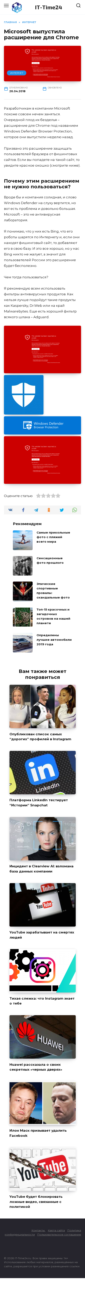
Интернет (16, 72)
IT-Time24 (48, 7)
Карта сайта (56, 1230)
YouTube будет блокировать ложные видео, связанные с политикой (35, 1202)
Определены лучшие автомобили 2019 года (54, 639)
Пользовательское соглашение (59, 1234)
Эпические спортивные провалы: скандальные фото (53, 590)
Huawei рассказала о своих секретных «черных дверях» (35, 1066)
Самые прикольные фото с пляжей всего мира (53, 537)
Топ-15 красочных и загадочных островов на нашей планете (53, 616)
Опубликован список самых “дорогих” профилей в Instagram (40, 736)
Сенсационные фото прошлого (50, 560)
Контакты (38, 1230)
